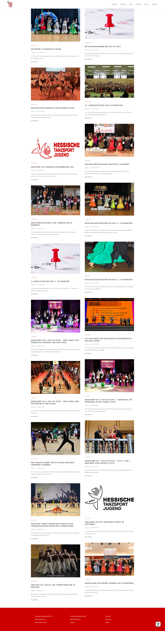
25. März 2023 (34, 45)
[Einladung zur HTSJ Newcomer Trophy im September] (109, 498)
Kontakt (107, 622)
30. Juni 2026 (34, 459)
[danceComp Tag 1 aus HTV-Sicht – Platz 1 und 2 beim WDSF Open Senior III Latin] (109, 436)
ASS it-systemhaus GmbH (80, 616)
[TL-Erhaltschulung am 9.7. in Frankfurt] (55, 258)
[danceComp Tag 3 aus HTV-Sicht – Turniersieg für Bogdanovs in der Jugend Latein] (109, 375)
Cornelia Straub (41, 52)
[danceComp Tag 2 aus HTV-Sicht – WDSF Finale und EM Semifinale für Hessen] (55, 377)
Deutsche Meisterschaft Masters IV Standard (107, 164)
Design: (72, 619)
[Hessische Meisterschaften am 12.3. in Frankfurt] (109, 199)
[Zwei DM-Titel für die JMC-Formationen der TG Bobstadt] (55, 560)
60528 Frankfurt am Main (41, 622)
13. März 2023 (34, 163)
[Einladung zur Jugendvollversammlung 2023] (55, 142)
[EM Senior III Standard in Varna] (55, 25)
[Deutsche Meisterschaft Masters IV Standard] (109, 140)
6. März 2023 (33, 277)
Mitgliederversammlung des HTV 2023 (103, 46)
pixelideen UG (77, 619)
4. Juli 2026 (33, 397)
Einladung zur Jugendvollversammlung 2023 (52, 167)
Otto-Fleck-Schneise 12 (40, 619)
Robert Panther (95, 344)
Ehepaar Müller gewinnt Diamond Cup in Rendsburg (109, 583)
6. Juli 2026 (33, 336)
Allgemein (33, 52)
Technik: (72, 616)
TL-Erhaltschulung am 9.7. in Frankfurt (50, 281)
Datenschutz (108, 619)
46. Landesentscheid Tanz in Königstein (104, 105)
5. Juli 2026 (87, 396)
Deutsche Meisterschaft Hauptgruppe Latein (52, 108)
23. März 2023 (88, 101)
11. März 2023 (34, 219)
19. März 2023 (34, 104)
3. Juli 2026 (87, 457)
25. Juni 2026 (34, 520)
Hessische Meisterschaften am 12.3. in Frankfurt (109, 223)
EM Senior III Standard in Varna (46, 49)
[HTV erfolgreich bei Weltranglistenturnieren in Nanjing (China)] (109, 314)
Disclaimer (72, 622)
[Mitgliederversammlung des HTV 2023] (109, 24)
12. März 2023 (88, 219)
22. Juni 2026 (34, 581)
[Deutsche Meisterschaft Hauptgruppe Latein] (55, 84)
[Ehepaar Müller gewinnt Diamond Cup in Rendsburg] (109, 559)
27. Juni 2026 (87, 518)
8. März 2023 (87, 276)
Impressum (108, 616)
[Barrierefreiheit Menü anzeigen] (158, 624)
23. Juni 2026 (87, 579)
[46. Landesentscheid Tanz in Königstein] (109, 81)
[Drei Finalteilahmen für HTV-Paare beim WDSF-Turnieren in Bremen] (55, 438)
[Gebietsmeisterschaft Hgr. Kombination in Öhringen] (55, 200)
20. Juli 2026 (87, 335)
